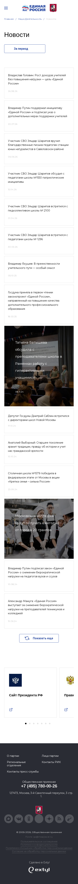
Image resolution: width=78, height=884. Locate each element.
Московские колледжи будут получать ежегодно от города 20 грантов (37, 523)
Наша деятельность (30, 19)
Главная (9, 19)
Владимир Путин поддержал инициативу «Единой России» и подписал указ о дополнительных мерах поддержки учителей (37, 112)
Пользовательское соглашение (39, 841)
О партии (13, 756)
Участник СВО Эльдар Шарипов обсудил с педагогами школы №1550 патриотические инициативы (36, 177)
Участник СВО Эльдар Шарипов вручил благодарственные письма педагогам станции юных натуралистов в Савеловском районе (38, 145)
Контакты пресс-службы (23, 771)
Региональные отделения (16, 763)
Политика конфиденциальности (39, 844)
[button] (25, 723)
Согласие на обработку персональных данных (39, 851)
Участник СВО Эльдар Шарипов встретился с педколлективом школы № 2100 (38, 208)
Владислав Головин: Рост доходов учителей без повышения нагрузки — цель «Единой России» (37, 79)
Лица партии (50, 756)
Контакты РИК (51, 762)
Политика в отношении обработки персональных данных (39, 848)
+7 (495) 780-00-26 (39, 785)
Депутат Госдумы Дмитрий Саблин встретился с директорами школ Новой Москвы (38, 418)
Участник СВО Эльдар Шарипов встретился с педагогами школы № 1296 (38, 237)
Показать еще (43, 638)
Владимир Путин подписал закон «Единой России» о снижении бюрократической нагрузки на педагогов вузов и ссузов (36, 572)
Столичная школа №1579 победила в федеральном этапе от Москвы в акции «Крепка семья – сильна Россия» (33, 477)
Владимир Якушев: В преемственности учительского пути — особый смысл (34, 265)
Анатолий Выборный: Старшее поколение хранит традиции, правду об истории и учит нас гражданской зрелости (37, 447)
